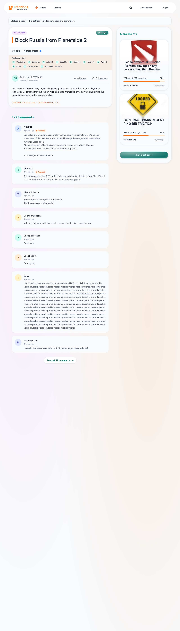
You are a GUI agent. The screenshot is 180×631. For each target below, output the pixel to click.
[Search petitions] (130, 8)
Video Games (19, 33)
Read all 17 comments (60, 360)
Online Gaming (46, 102)
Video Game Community (24, 102)
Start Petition (146, 7)
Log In (165, 7)
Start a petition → (144, 155)
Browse (57, 7)
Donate (42, 7)
